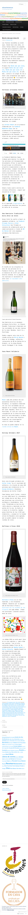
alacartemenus (7, 7)
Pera (11, 761)
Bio (2, 704)
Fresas (3, 752)
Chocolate (13, 744)
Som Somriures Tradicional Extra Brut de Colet (13, 713)
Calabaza (15, 742)
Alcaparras (21, 739)
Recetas (9, 763)
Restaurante (17, 764)
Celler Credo (10, 705)
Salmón (23, 763)
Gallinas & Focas (11, 710)
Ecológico (24, 748)
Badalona (23, 703)
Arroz (16, 740)
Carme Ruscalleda (21, 742)
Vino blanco (10, 715)
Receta (4, 764)
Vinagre (4, 768)
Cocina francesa (5, 746)
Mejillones (4, 759)
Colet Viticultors (21, 706)
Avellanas (19, 740)
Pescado (14, 761)
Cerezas (6, 744)
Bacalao (23, 740)
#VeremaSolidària (5, 703)
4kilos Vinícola (11, 703)
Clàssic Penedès (12, 706)
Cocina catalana (18, 744)
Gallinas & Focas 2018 (19, 710)
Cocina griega (10, 746)
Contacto (21, 27)
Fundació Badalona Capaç (15, 709)
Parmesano (19, 759)
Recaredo (8, 712)
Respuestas (13, 716)
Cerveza (14, 705)
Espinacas (9, 750)
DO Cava (11, 708)
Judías (21, 752)
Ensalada (4, 750)
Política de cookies (10, 910)
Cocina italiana (17, 746)
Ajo (9, 739)
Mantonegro (18, 711)
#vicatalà (13, 737)
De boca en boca (19, 21)
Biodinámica (6, 704)
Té (24, 766)
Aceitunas (5, 739)
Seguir (4, 782)
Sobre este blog (15, 27)
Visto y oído (18, 702)
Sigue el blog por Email (7, 772)
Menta (7, 759)
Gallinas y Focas (5, 711)
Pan (15, 759)
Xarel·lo (8, 716)
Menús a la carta (13, 24)
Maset (22, 711)
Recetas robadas (5, 24)
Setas (3, 765)
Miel (9, 759)
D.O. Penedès (7, 708)
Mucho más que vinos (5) (10, 38)
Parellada (4, 712)
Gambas (7, 752)
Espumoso (21, 708)
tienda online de (10, 427)
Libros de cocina (8, 756)
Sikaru (16, 712)
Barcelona (5, 742)
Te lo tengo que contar (11, 702)
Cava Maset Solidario (21, 704)
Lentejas (3, 754)
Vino (6, 715)
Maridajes (21, 757)
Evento (21, 750)
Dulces (20, 748)
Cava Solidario (5, 705)
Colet (17, 706)
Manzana (17, 757)
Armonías (12, 740)
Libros (11, 754)
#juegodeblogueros (6, 737)
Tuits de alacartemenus (6, 790)
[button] (5, 197)
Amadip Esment (18, 703)
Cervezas (18, 705)
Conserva (23, 746)
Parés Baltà (4, 761)
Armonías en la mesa (10, 21)
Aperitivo (8, 740)
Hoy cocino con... (15, 752)
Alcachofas (16, 739)
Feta (25, 750)
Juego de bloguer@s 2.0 (6, 29)
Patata (8, 761)
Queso (23, 761)
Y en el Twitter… (6, 788)
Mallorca (14, 711)
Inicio (3, 21)
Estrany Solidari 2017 (6, 709)
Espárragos (17, 750)
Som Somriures (20, 712)
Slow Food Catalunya (15, 766)
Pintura (19, 761)
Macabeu (10, 711)
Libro (6, 754)
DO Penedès (16, 708)
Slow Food (7, 766)
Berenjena (11, 742)
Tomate (22, 766)
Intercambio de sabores (6, 27)
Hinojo (10, 752)
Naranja (12, 759)
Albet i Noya (12, 739)
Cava (15, 704)
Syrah (19, 713)
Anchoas (4, 740)
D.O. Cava (4, 748)
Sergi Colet (12, 712)
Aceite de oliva (19, 737)
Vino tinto (20, 715)
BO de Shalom (11, 704)
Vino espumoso (15, 715)
